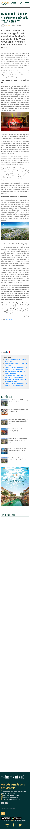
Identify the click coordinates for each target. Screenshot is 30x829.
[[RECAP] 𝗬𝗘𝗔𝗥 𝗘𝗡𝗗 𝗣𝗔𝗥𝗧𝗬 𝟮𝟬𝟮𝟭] (15, 632)
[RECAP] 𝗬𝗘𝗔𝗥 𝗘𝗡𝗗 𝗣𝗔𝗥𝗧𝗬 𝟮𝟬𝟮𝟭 (14, 644)
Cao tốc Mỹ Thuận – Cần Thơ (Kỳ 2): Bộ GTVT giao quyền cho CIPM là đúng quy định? (15, 565)
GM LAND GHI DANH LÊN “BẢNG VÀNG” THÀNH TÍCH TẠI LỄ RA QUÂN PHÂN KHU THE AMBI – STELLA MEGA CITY (14, 729)
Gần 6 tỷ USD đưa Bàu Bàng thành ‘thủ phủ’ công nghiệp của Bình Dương (15, 606)
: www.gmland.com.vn (14, 799)
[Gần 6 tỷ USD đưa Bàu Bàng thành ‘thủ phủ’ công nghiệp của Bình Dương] (15, 592)
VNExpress (9, 319)
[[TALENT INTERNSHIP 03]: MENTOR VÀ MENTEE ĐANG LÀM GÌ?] (15, 672)
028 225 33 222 (14, 795)
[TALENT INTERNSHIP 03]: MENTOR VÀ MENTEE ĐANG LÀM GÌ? (13, 685)
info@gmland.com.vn (12, 797)
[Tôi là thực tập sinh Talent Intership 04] (15, 756)
